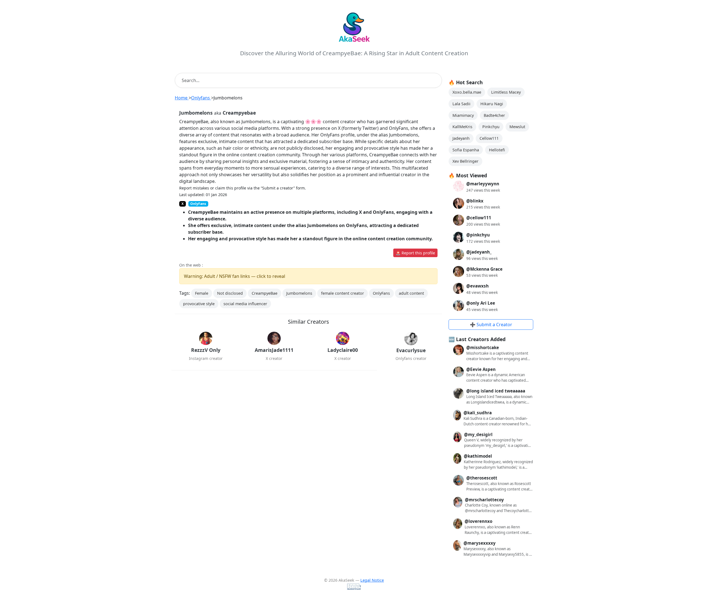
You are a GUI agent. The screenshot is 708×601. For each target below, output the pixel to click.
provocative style (199, 303)
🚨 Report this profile (415, 252)
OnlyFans (381, 293)
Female (201, 293)
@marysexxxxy (480, 543)
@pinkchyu (478, 235)
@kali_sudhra (478, 412)
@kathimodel (478, 456)
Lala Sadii (461, 103)
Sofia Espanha (465, 149)
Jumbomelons (299, 293)
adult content (411, 293)
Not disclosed (230, 293)
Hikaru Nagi (491, 103)
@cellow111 (478, 217)
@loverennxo (478, 521)
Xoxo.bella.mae (466, 92)
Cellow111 (489, 138)
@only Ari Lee (480, 303)
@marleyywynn (482, 183)
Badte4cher (494, 115)
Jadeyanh (461, 138)
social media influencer (245, 303)
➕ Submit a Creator (491, 324)
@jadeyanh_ (478, 252)
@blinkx (474, 201)
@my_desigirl (478, 434)
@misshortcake (482, 347)
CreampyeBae (264, 293)
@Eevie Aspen (481, 369)
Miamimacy (463, 115)
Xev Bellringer (465, 161)
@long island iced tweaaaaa (495, 391)
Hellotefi (497, 149)
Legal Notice (372, 580)
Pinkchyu (490, 126)
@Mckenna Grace (484, 269)
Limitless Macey (506, 92)
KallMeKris (462, 126)
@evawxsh (477, 286)
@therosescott (481, 478)
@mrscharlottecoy (484, 499)
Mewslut (517, 126)
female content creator (342, 293)
